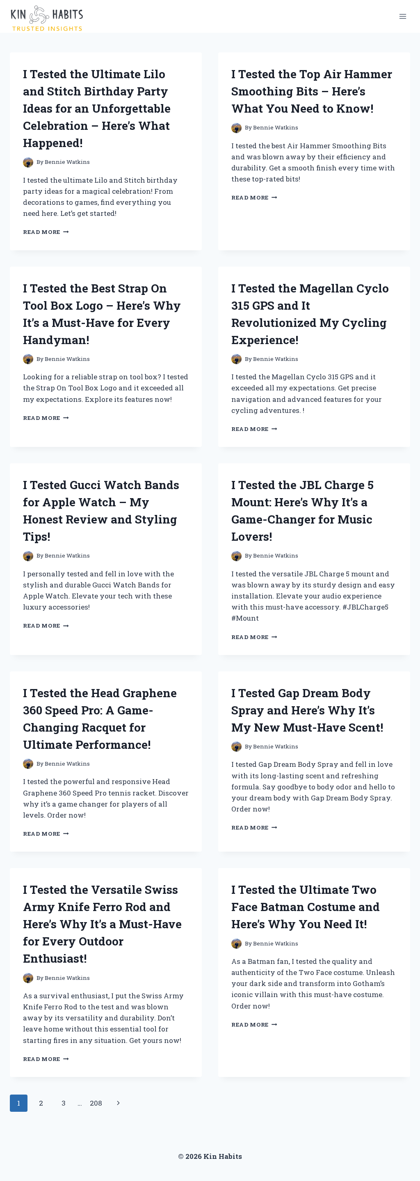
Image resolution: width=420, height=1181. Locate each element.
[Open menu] (402, 16)
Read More (46, 232)
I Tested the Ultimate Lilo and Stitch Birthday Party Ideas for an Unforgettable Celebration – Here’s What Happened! (97, 108)
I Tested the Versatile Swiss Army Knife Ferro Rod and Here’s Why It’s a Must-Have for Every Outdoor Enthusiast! (102, 924)
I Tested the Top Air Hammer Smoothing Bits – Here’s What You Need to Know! (311, 91)
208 (96, 1103)
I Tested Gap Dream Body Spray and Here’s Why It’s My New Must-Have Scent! (307, 710)
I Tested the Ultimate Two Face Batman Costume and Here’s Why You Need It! (305, 907)
